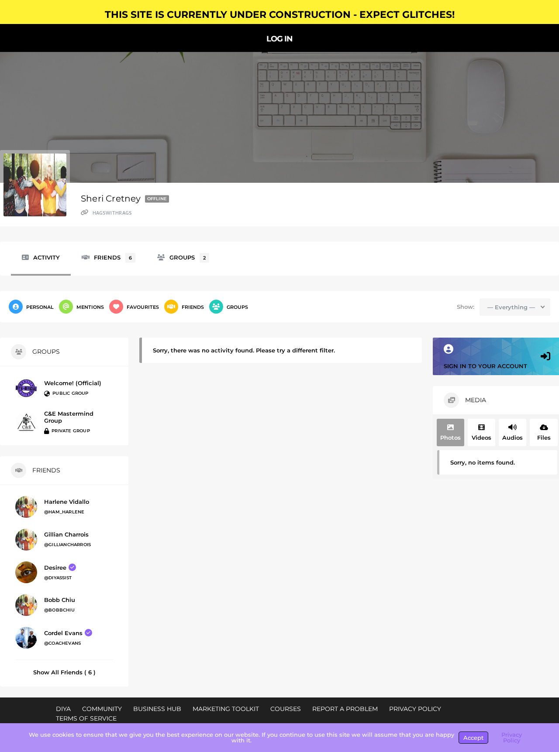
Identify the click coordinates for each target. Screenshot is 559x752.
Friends (113, 257)
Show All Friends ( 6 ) (64, 672)
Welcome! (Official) (72, 382)
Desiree (55, 567)
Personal (40, 307)
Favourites (143, 307)
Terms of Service (86, 718)
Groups (187, 257)
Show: (465, 306)
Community (102, 709)
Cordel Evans (63, 632)
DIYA (63, 709)
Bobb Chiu (59, 599)
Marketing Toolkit (226, 709)
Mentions (90, 307)
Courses (285, 709)
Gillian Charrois (66, 534)
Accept (473, 737)
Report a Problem (345, 709)
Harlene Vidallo (66, 501)
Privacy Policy (415, 709)
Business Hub (157, 709)
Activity (46, 257)
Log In (279, 40)
